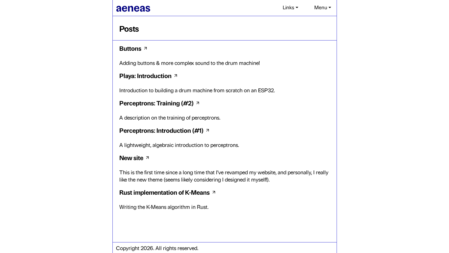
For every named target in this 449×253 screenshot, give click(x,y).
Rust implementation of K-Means (164, 192)
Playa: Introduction (145, 75)
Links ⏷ (290, 7)
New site (131, 157)
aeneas (133, 7)
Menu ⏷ (322, 7)
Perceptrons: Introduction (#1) (161, 130)
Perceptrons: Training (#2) (156, 102)
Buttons (130, 48)
